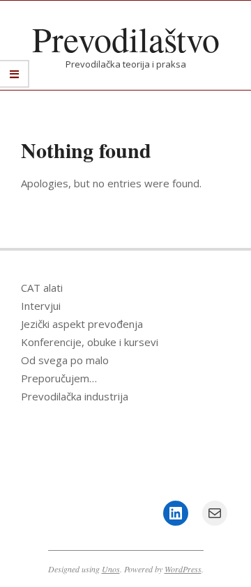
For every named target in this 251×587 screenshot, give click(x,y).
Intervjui (41, 306)
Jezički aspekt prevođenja (82, 324)
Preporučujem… (59, 378)
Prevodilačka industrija (74, 396)
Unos (111, 568)
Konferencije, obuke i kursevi (89, 342)
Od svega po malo (65, 360)
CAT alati (42, 288)
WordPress (183, 568)
